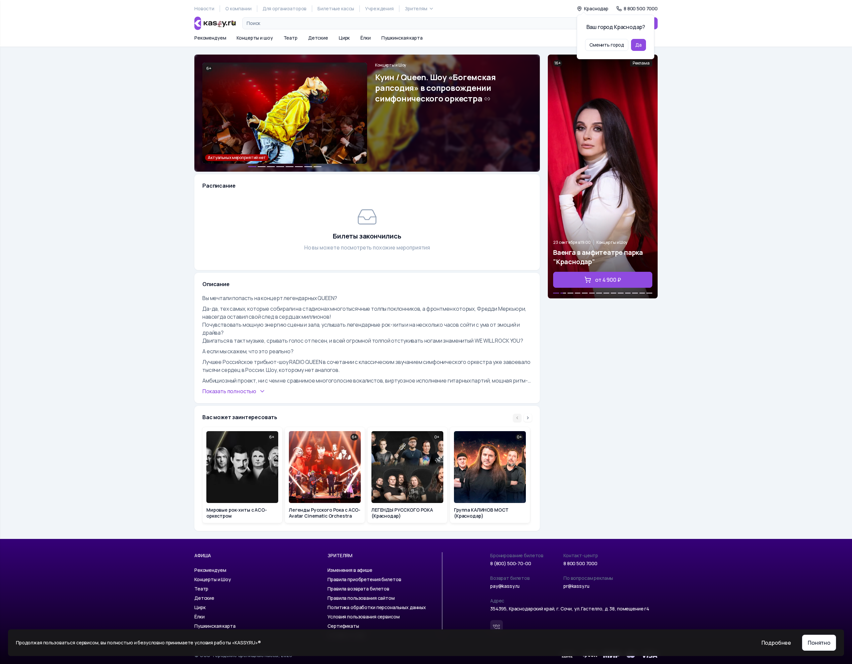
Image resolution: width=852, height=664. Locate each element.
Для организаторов (285, 8)
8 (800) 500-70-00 (510, 563)
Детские (318, 38)
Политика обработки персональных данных (376, 607)
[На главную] (215, 23)
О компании (238, 8)
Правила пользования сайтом (360, 598)
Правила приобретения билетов (364, 579)
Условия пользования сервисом (363, 616)
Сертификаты (343, 626)
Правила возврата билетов (358, 588)
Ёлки (365, 38)
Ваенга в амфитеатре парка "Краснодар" (598, 257)
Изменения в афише (349, 570)
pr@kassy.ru (576, 586)
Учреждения (379, 8)
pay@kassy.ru (505, 586)
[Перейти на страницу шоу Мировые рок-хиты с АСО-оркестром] (242, 475)
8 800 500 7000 (580, 563)
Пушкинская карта (402, 38)
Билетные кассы (336, 8)
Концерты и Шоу (390, 65)
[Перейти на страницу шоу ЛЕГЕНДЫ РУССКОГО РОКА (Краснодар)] (407, 475)
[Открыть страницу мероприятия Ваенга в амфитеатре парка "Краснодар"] (603, 176)
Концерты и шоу (255, 38)
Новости (204, 8)
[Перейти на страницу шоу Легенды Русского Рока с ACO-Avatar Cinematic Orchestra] (325, 475)
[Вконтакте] (496, 626)
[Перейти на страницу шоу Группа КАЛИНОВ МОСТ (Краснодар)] (490, 475)
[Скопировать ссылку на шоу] (487, 99)
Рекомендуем (210, 38)
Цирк (344, 38)
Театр (291, 38)
